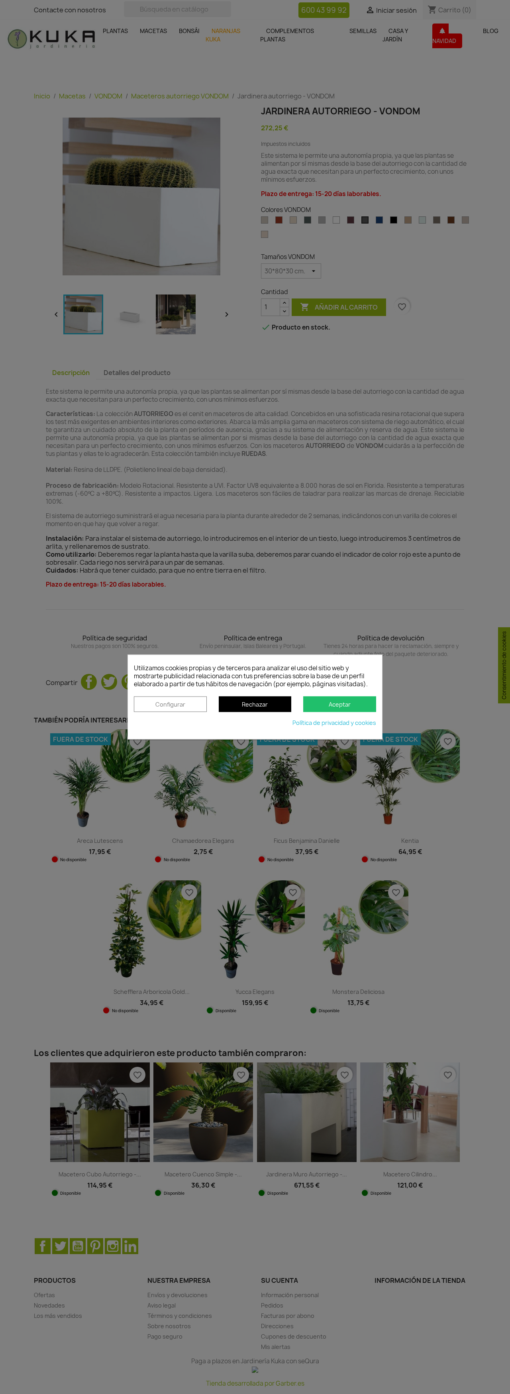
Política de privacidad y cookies (334, 723)
